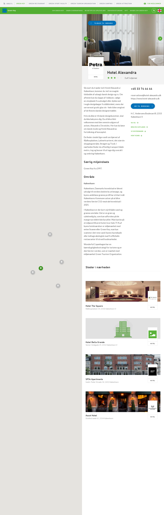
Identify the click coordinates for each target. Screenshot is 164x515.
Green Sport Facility (58, 3)
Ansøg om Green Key (139, 10)
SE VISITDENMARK (137, 131)
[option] (123, 43)
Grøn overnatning (74, 10)
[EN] (160, 11)
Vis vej (133, 123)
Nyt (126, 10)
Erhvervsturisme (115, 10)
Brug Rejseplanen (138, 127)
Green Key (20, 3)
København (89, 183)
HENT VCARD (135, 135)
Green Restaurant (37, 3)
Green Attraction (124, 3)
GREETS (9, 4)
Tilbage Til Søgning (103, 23)
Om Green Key (58, 10)
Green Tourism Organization (83, 3)
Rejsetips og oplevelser (95, 10)
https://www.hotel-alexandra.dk (145, 98)
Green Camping (106, 3)
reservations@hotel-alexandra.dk (146, 95)
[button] (58, 286)
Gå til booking (141, 106)
